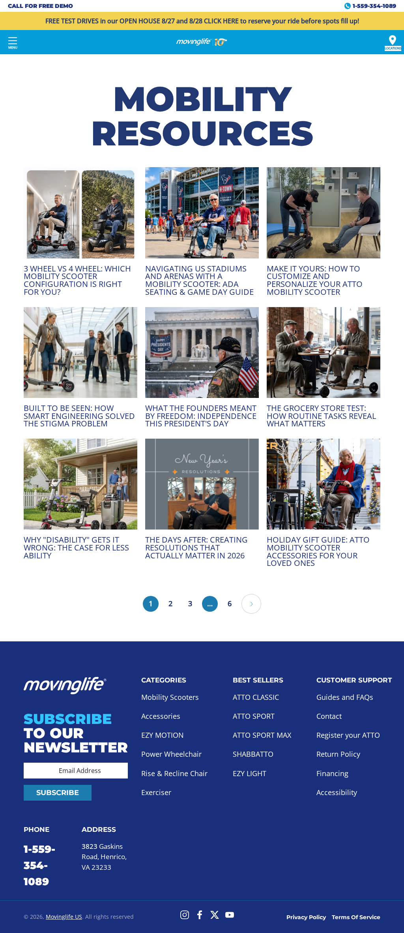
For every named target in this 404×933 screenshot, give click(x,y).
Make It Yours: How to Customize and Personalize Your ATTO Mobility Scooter (315, 280)
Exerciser (156, 792)
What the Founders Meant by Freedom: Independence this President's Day (200, 416)
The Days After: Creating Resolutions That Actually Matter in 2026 (196, 547)
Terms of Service (356, 917)
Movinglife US (64, 916)
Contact (329, 716)
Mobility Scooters (170, 697)
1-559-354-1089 (39, 865)
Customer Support (354, 680)
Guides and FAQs (344, 697)
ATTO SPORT (254, 716)
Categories (163, 680)
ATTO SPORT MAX (262, 735)
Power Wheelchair (171, 754)
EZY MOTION (162, 735)
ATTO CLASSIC (256, 697)
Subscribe (57, 792)
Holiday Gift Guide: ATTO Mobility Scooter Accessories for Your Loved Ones (318, 551)
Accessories (160, 716)
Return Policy (338, 754)
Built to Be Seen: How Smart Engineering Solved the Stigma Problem (79, 416)
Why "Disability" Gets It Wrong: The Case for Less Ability (76, 547)
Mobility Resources (202, 116)
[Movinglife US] (202, 42)
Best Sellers (258, 680)
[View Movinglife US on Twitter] (214, 914)
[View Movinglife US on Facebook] (199, 914)
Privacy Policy (306, 917)
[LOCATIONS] (392, 40)
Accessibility (336, 792)
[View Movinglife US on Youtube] (229, 914)
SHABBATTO (253, 754)
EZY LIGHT (249, 773)
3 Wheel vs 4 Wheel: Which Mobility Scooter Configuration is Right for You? (77, 280)
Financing (332, 773)
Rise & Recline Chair (174, 773)
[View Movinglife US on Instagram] (184, 914)
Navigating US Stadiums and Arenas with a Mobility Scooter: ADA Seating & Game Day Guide (199, 280)
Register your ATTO (348, 735)
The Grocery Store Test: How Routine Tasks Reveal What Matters (321, 416)
